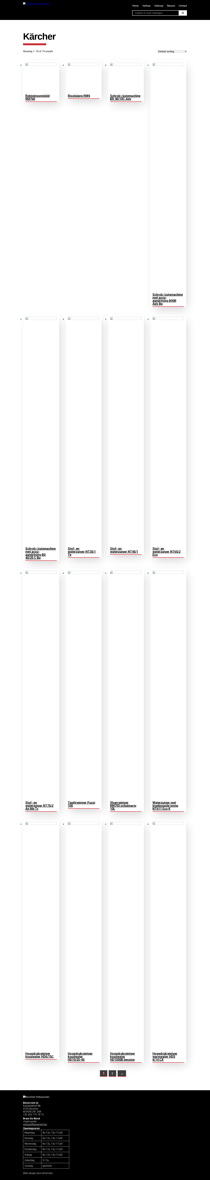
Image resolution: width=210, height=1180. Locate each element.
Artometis (47, 1173)
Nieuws (171, 5)
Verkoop (158, 5)
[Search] (183, 13)
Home (135, 5)
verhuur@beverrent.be (35, 1124)
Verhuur (146, 5)
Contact (183, 5)
